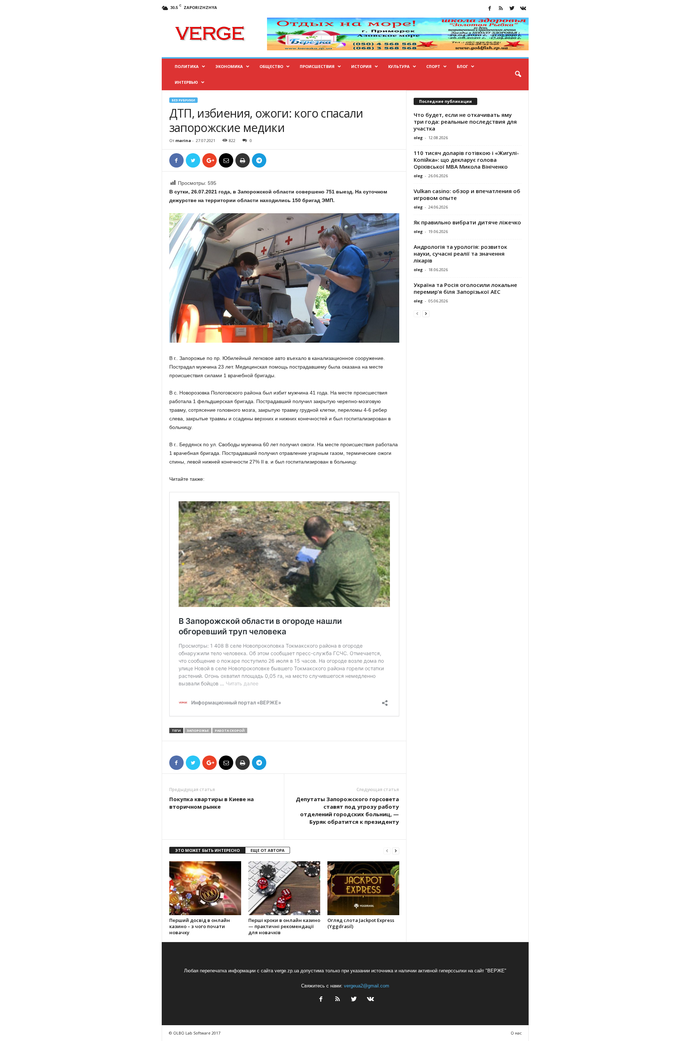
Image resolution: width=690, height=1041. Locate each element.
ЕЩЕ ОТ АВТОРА (267, 850)
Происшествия (317, 66)
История (361, 66)
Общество (271, 66)
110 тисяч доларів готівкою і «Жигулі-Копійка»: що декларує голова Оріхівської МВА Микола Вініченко (466, 159)
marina (183, 140)
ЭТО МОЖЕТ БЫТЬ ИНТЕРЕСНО (207, 850)
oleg (418, 137)
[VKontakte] (523, 9)
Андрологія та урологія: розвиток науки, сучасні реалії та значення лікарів (460, 253)
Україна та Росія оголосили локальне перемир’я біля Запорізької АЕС (465, 288)
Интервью (186, 82)
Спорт (433, 66)
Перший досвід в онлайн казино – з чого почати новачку (199, 926)
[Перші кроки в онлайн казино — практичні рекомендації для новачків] (284, 888)
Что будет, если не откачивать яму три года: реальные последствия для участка (465, 121)
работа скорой (230, 730)
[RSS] (501, 9)
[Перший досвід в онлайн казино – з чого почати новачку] (205, 888)
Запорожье (198, 730)
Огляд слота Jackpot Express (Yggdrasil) (360, 923)
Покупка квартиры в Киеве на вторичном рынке (211, 802)
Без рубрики (183, 100)
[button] (518, 74)
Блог (462, 66)
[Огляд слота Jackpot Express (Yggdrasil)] (363, 888)
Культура (399, 66)
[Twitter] (512, 9)
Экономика (229, 66)
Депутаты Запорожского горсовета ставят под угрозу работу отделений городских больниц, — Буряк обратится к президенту (347, 810)
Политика (187, 66)
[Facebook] (490, 9)
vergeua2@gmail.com (366, 986)
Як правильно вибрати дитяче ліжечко (467, 222)
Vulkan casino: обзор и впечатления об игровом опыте (467, 194)
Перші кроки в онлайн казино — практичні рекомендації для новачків (284, 926)
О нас (516, 1033)
